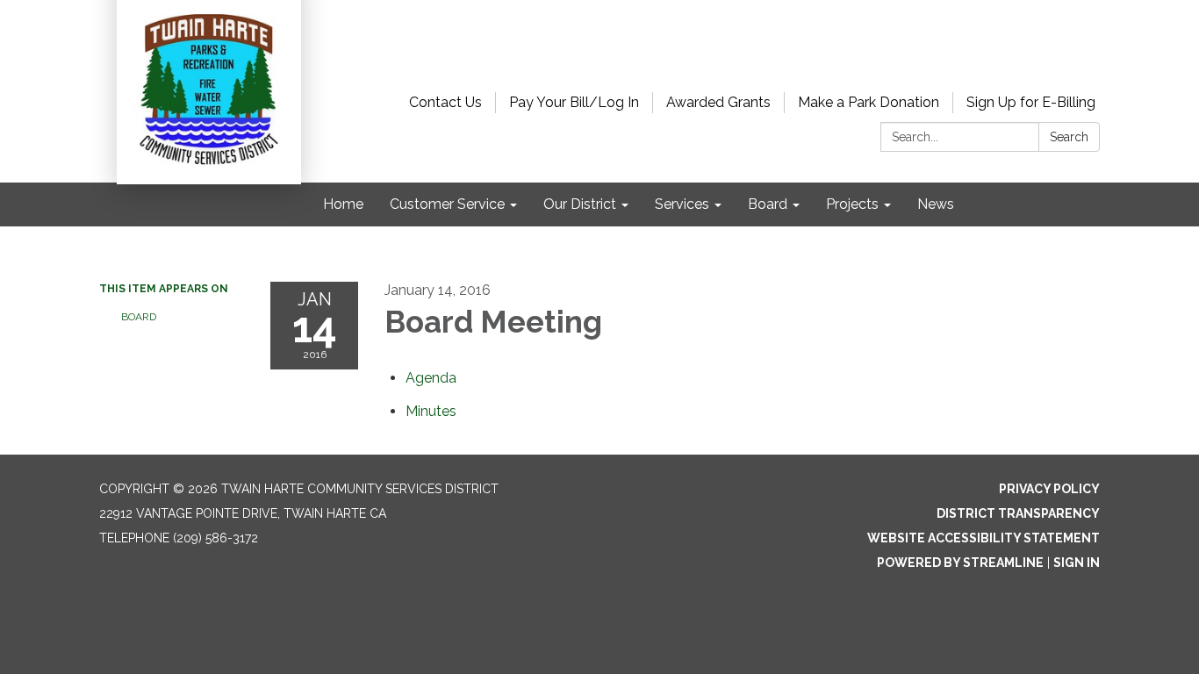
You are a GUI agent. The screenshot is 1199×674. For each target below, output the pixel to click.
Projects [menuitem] (852, 204)
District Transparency (1018, 513)
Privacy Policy (1049, 489)
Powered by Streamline (960, 563)
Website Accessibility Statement (983, 538)
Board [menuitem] (767, 204)
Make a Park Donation (868, 102)
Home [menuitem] (343, 204)
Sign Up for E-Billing (1030, 102)
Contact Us (445, 102)
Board (138, 317)
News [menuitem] (935, 204)
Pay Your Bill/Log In (574, 102)
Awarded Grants (718, 102)
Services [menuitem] (682, 204)
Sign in (1076, 563)
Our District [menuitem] (579, 204)
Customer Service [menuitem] (447, 204)
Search (1069, 137)
